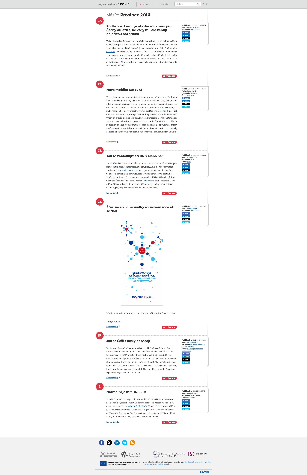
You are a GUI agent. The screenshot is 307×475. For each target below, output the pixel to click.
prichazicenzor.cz (130, 170)
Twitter (109, 442)
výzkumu (110, 51)
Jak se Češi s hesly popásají (128, 341)
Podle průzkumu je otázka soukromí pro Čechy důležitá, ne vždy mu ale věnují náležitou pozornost (138, 30)
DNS (192, 159)
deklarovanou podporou (117, 107)
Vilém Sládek (192, 208)
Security (190, 346)
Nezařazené (195, 29)
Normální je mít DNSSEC (126, 392)
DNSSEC (198, 395)
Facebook (101, 442)
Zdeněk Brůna (192, 393)
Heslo (189, 349)
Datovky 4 (163, 111)
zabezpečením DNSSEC (139, 406)
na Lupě (145, 181)
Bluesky (124, 442)
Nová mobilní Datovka (124, 90)
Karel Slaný (191, 91)
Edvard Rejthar (193, 342)
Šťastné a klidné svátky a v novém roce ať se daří (139, 209)
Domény (185, 398)
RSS (132, 442)
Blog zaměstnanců (113, 4)
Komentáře (111, 75)
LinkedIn (117, 442)
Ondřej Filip (192, 157)
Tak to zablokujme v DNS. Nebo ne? (134, 156)
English (206, 4)
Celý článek (169, 76)
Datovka (193, 93)
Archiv (145, 4)
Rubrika (164, 4)
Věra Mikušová (193, 27)
